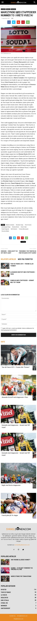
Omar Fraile (24, 227)
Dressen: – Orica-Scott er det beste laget (9, 252)
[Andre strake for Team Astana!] (5, 579)
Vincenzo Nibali (5, 231)
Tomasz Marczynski (23, 229)
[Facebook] (14, 549)
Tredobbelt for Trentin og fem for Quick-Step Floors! (27, 252)
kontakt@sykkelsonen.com (22, 545)
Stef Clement (14, 229)
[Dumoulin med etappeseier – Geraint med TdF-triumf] (5, 282)
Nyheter (8, 9)
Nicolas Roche (15, 227)
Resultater (13, 9)
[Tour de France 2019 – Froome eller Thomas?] (5, 266)
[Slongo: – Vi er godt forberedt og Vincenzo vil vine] (5, 570)
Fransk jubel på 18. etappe (10, 515)
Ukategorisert (5, 608)
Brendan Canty (19, 224)
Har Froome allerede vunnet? (20, 560)
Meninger (4, 605)
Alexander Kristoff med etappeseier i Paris (15, 397)
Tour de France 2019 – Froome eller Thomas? (16, 367)
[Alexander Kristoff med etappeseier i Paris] (5, 274)
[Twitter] (23, 549)
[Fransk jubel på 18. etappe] (18, 506)
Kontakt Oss (12, 616)
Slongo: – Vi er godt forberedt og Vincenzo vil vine (22, 568)
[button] (34, 2)
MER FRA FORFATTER (25, 259)
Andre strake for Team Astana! (21, 576)
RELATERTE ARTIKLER (8, 259)
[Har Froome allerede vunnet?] (5, 562)
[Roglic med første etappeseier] (18, 475)
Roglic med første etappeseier (11, 485)
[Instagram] (18, 549)
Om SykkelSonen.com (22, 616)
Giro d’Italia (5, 600)
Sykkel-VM (4, 603)
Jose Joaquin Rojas (6, 227)
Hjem (2, 6)
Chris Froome (28, 224)
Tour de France (6, 592)
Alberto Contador (10, 224)
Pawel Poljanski (5, 229)
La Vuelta (7, 6)
